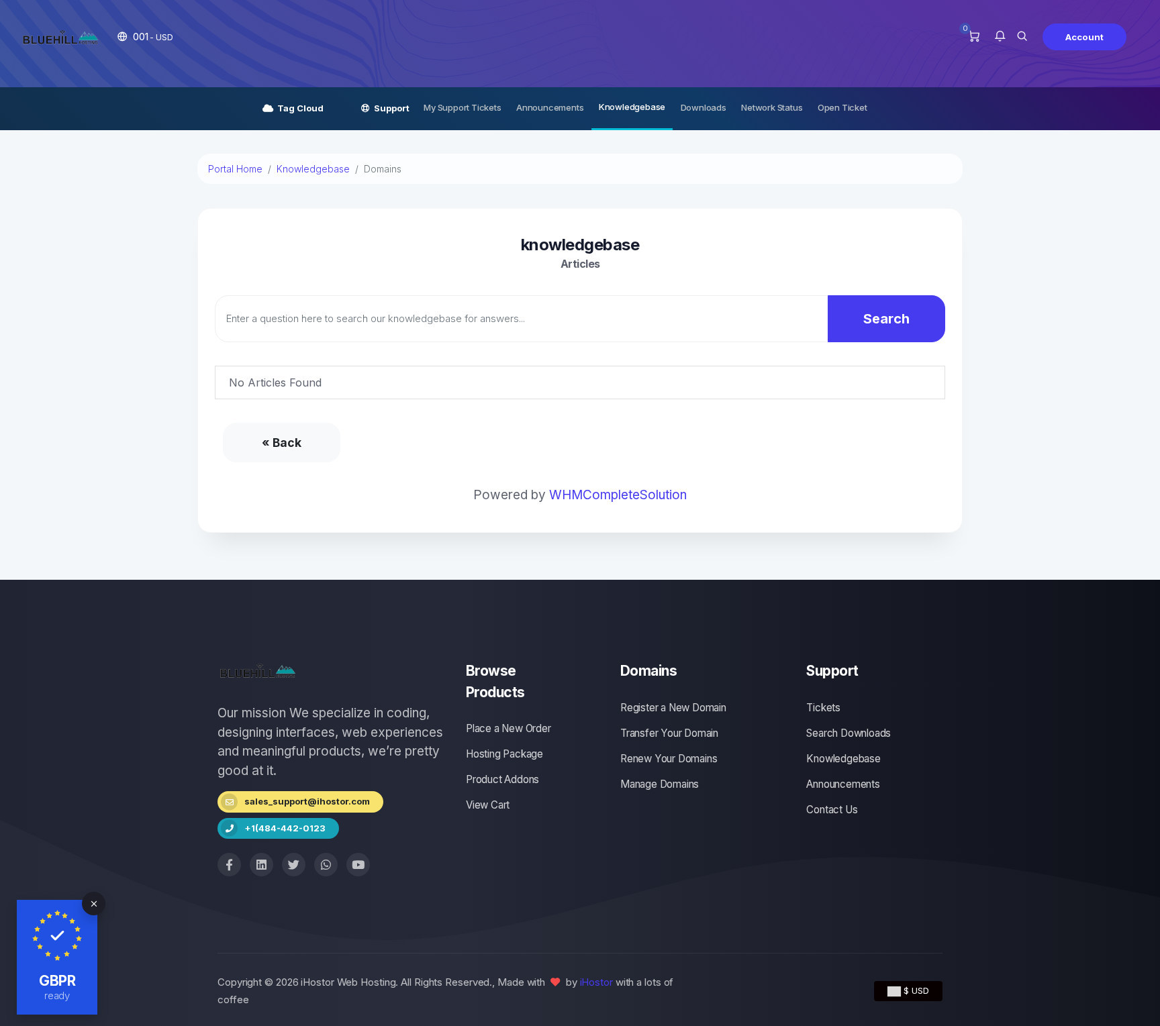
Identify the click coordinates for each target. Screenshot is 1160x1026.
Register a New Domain (673, 707)
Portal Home (235, 168)
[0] (973, 37)
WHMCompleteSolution (618, 495)
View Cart (488, 805)
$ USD (915, 990)
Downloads (703, 107)
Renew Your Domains (668, 758)
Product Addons (502, 779)
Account (1084, 37)
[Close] (93, 903)
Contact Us (831, 809)
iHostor (596, 982)
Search (886, 319)
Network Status (771, 107)
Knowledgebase (632, 106)
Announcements (549, 107)
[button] (145, 36)
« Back (281, 442)
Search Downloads (848, 733)
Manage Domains (659, 784)
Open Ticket (842, 107)
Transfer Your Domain (669, 733)
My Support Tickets (462, 107)
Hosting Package (504, 754)
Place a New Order (508, 728)
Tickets (823, 707)
